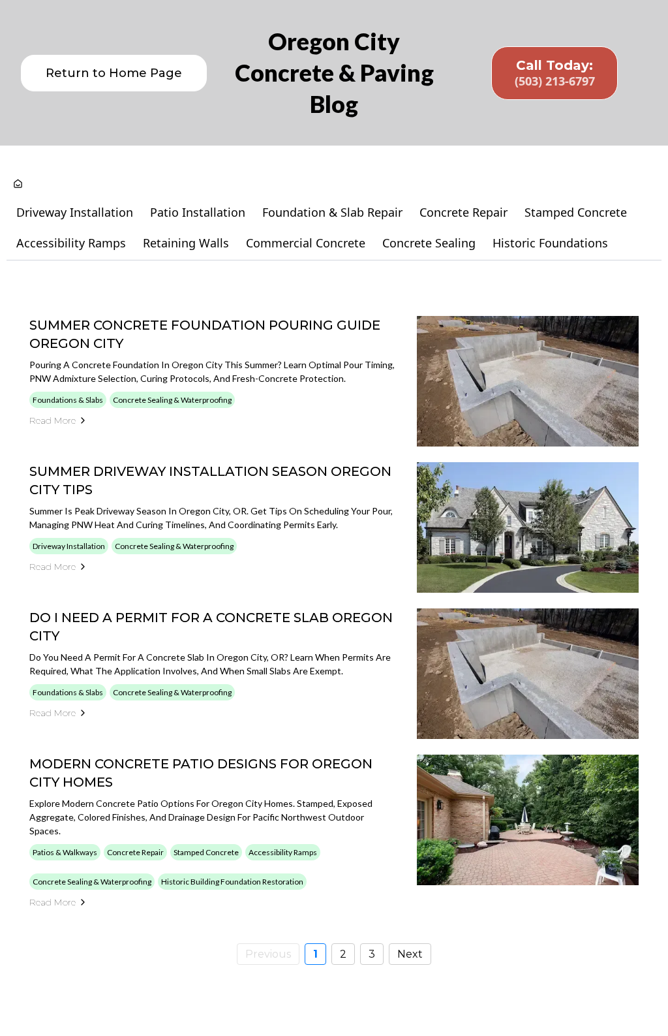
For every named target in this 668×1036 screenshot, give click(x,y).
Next (410, 954)
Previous (268, 954)
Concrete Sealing (429, 243)
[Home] (18, 184)
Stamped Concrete (575, 212)
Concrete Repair (463, 212)
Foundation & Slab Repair (332, 212)
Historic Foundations (550, 243)
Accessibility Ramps (71, 243)
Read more (52, 420)
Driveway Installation (74, 212)
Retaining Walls (186, 243)
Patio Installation (197, 212)
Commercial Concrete (305, 243)
